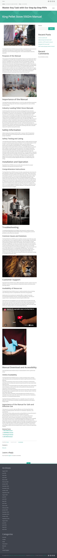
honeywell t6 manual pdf (43, 44)
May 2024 (4, 527)
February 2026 (5, 481)
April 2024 (4, 529)
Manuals (4, 447)
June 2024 (4, 525)
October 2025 (5, 490)
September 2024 (5, 518)
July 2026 (4, 473)
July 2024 (4, 523)
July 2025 (4, 497)
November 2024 (5, 514)
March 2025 (4, 505)
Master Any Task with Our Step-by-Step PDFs (17, 555)
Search (40, 25)
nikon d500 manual (7, 430)
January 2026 (5, 484)
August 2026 (5, 471)
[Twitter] (50, 1)
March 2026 (4, 479)
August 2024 (5, 520)
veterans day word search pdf (44, 39)
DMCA (3, 1)
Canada (3, 539)
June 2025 (4, 499)
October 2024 (5, 516)
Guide (3, 541)
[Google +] (54, 1)
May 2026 (4, 475)
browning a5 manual (8, 434)
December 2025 (5, 486)
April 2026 (4, 477)
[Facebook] (48, 1)
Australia (4, 537)
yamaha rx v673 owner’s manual (45, 42)
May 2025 (4, 501)
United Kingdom (5, 550)
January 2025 (5, 510)
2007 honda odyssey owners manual (46, 46)
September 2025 (5, 492)
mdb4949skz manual (8, 432)
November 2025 (5, 488)
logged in (10, 455)
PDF (3, 548)
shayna (7, 442)
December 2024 (5, 512)
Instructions (4, 543)
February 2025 (5, 507)
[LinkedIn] (52, 1)
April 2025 (4, 503)
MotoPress (33, 555)
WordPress (45, 555)
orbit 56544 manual (8, 436)
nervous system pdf (42, 37)
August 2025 (5, 494)
